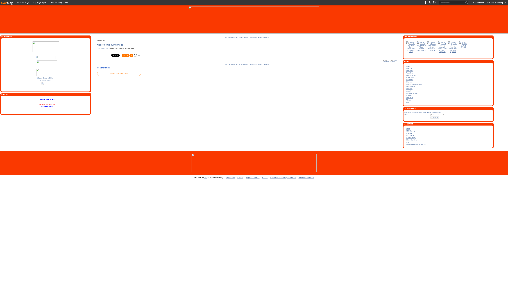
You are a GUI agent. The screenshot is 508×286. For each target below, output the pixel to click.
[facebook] (425, 2)
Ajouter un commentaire (119, 73)
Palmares (409, 89)
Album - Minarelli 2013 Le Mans (432, 48)
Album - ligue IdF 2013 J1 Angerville (442, 50)
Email (405, 114)
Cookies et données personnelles (283, 178)
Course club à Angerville (110, 45)
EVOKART (409, 133)
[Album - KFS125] (463, 44)
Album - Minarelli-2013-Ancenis (421, 48)
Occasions (409, 80)
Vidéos (408, 100)
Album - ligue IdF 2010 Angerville (453, 50)
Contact (240, 178)
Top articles (230, 178)
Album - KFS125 (463, 46)
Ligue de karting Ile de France (415, 144)
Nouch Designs (411, 137)
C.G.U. (265, 178)
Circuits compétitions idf (414, 84)
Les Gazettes (410, 86)
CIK (407, 142)
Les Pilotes (409, 71)
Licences (409, 82)
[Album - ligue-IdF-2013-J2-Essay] (411, 47)
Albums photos (411, 75)
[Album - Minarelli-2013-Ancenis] (421, 45)
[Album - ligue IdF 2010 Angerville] (452, 47)
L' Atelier (409, 95)
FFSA (408, 128)
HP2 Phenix (410, 135)
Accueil (408, 91)
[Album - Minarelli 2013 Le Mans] (432, 45)
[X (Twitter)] (430, 2)
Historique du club (412, 93)
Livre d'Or (409, 98)
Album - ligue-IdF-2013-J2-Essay (411, 50)
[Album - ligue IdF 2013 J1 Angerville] (442, 47)
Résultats (409, 68)
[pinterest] (434, 2)
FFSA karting (410, 131)
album (408, 102)
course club (104, 48)
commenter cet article (389, 61)
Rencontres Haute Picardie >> (259, 37)
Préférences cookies (306, 178)
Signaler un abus (253, 178)
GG (205, 178)
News (395, 60)
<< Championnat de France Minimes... (237, 37)
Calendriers (410, 77)
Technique (409, 73)
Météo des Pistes (412, 140)
